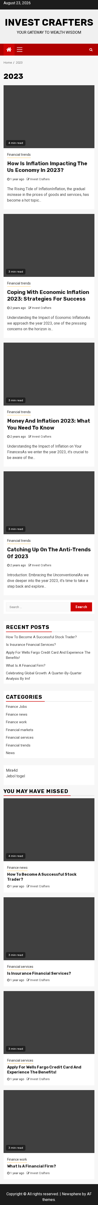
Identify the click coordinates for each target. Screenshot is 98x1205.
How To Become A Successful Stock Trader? (41, 637)
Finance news (16, 714)
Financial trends (19, 154)
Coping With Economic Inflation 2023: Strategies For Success (48, 295)
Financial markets (19, 730)
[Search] (91, 49)
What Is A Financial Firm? (25, 665)
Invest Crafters (49, 22)
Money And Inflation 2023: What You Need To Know (48, 424)
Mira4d (12, 770)
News (10, 753)
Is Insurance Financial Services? (31, 645)
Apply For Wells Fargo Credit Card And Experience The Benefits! (44, 1069)
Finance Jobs (16, 706)
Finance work (16, 722)
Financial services (20, 737)
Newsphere (71, 1194)
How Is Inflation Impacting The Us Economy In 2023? (47, 167)
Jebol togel (15, 776)
